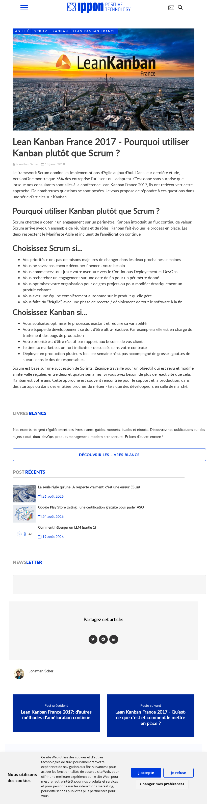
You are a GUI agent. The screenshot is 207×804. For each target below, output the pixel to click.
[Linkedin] (113, 639)
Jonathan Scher (27, 164)
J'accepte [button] (146, 772)
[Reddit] (103, 639)
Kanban (60, 31)
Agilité (22, 31)
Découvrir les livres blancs (109, 454)
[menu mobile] (24, 7)
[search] (181, 7)
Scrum (41, 31)
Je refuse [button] (178, 772)
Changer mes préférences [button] (162, 784)
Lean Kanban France (94, 31)
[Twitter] (93, 639)
